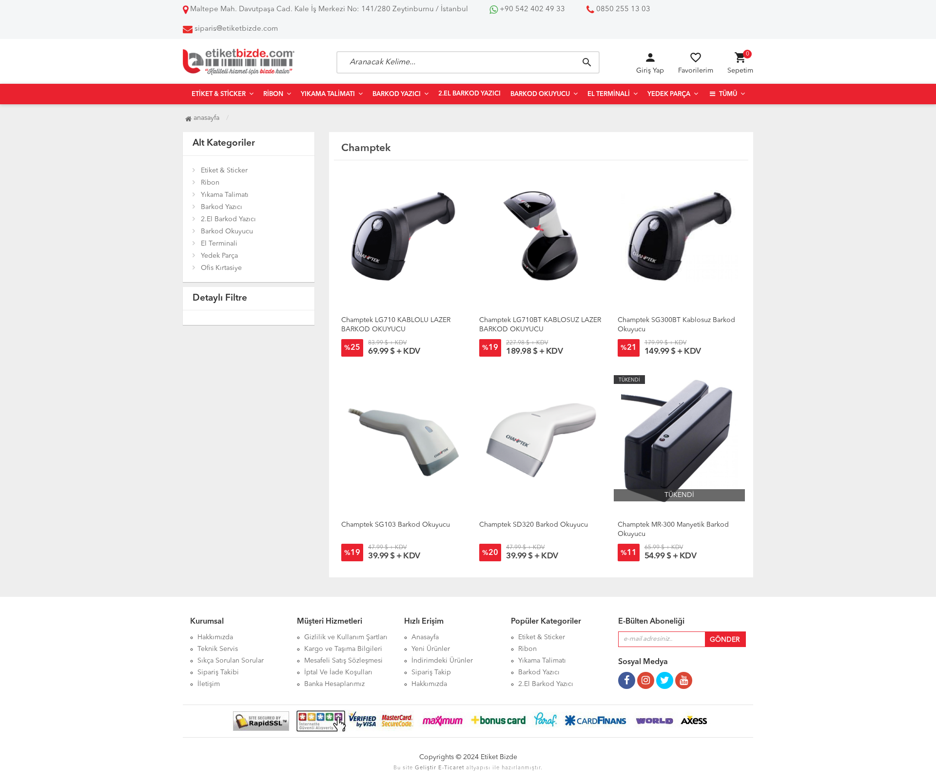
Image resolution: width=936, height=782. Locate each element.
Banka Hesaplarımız (334, 684)
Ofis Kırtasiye (221, 268)
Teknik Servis (217, 649)
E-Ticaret (451, 768)
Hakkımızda (215, 637)
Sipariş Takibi (218, 672)
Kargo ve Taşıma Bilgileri (343, 649)
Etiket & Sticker (219, 94)
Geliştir (425, 768)
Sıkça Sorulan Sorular (230, 660)
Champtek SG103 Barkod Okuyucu (395, 524)
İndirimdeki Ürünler (442, 660)
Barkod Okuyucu (540, 94)
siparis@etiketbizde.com (236, 29)
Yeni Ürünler (430, 649)
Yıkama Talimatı (328, 94)
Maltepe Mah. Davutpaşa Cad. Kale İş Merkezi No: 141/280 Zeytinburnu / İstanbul (328, 9)
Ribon (273, 94)
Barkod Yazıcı (396, 94)
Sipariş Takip (431, 672)
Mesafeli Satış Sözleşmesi (343, 660)
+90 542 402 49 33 (531, 9)
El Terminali (608, 94)
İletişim (208, 684)
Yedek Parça (668, 94)
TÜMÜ (727, 94)
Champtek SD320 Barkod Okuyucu (533, 524)
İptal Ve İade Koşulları (338, 672)
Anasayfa (205, 117)
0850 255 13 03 (622, 9)
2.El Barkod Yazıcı (469, 94)
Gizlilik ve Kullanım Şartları (346, 637)
